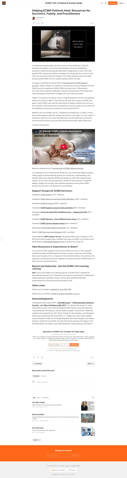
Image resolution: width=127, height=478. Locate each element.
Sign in (121, 3)
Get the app (72, 470)
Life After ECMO (38, 402)
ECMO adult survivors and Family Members (57, 199)
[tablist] (39, 376)
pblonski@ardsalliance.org (53, 242)
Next (89, 363)
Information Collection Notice (63, 350)
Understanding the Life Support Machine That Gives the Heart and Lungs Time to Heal (55, 418)
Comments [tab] (36, 376)
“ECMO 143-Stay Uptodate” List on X (65, 294)
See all (35, 440)
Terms (67, 466)
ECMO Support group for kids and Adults (57, 208)
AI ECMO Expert (64, 303)
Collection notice (75, 466)
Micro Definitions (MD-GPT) (55, 305)
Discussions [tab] (45, 397)
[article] (63, 406)
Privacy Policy (76, 350)
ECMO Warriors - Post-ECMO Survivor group (58, 219)
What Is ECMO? (38, 415)
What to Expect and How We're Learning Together (47, 405)
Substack (55, 474)
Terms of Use (72, 349)
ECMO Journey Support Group (53, 223)
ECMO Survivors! (47, 203)
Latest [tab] (38, 397)
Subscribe (113, 3)
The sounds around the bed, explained (43, 430)
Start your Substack (59, 470)
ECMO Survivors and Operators (50, 232)
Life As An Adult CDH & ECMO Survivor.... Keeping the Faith (64, 212)
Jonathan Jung (40, 17)
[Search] (102, 3)
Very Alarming (37, 428)
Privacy (63, 466)
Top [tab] (34, 397)
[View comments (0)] (38, 23)
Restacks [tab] (43, 376)
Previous (38, 363)
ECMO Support (46, 195)
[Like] (34, 23)
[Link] (29, 190)
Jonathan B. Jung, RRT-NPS (60, 289)
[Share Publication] (105, 3)
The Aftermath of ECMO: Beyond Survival (67, 168)
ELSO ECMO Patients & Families (53, 228)
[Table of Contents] (2, 239)
